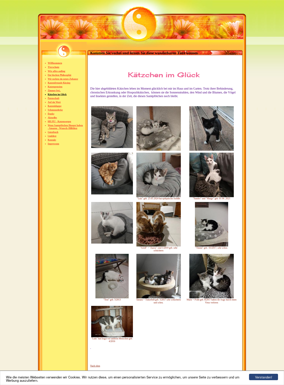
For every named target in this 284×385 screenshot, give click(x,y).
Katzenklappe (54, 106)
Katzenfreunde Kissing (59, 82)
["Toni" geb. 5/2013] (112, 297)
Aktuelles (52, 117)
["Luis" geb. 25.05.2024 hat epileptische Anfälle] (158, 196)
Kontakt (52, 140)
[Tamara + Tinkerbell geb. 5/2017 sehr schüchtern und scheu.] (158, 297)
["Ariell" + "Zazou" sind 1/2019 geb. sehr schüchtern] (158, 245)
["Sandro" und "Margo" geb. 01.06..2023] (211, 196)
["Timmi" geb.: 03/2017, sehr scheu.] (211, 245)
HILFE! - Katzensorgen (59, 121)
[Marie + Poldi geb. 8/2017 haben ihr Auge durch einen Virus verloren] (211, 297)
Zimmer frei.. (54, 90)
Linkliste (52, 136)
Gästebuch (53, 132)
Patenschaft (53, 98)
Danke (51, 113)
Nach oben (95, 365)
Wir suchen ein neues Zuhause (63, 79)
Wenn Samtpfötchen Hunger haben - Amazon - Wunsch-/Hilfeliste (65, 127)
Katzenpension (55, 86)
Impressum (53, 143)
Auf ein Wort (54, 102)
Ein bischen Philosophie (59, 75)
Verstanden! (263, 377)
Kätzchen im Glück (57, 94)
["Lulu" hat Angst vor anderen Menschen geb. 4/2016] (112, 336)
